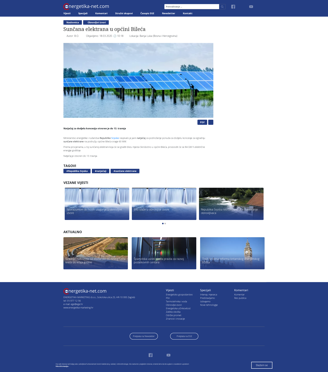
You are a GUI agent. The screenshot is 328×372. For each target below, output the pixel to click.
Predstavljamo (207, 297)
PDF (202, 122)
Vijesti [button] (67, 13)
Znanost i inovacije (175, 318)
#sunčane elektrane (125, 171)
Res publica (240, 297)
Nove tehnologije (209, 304)
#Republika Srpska (77, 171)
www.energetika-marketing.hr (78, 307)
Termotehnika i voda (176, 301)
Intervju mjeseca (208, 294)
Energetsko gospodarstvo (179, 294)
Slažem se (262, 365)
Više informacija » (62, 366)
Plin (168, 297)
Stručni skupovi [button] (124, 13)
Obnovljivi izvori (97, 22)
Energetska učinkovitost (178, 308)
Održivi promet (173, 315)
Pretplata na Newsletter (144, 336)
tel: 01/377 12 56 (72, 300)
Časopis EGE (147, 13)
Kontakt (187, 13)
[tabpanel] (138, 80)
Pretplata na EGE (184, 336)
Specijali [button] (83, 13)
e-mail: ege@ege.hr (73, 304)
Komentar (239, 294)
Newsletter (168, 13)
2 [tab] (165, 223)
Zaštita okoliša (173, 311)
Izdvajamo (205, 301)
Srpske (115, 138)
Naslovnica (72, 22)
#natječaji (100, 171)
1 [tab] (163, 223)
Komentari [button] (101, 13)
